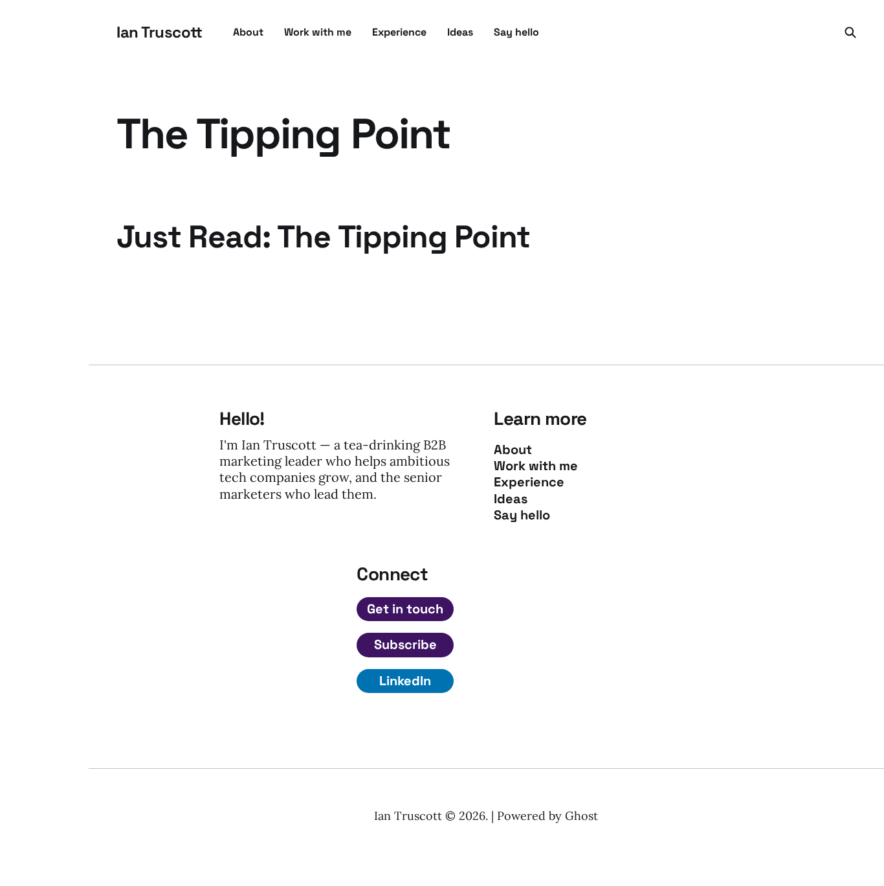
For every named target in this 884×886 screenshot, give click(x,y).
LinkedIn (405, 680)
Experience (399, 32)
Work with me (317, 32)
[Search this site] (850, 32)
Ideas (460, 32)
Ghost (581, 815)
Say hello (516, 32)
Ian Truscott (159, 32)
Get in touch (405, 608)
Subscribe (405, 644)
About (248, 32)
